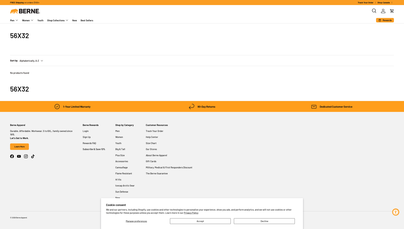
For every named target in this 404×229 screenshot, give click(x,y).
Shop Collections (56, 20)
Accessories (121, 161)
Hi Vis (118, 179)
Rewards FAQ (89, 143)
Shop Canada (383, 2)
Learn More (19, 146)
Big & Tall (120, 149)
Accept (200, 221)
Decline (264, 221)
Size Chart (151, 143)
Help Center (152, 137)
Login (86, 131)
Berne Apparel (21, 218)
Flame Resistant (123, 173)
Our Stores (151, 149)
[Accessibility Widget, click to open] (395, 212)
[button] (392, 11)
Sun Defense (121, 191)
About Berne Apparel (156, 155)
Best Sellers (87, 20)
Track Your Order (365, 2)
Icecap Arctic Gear (125, 185)
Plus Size (120, 155)
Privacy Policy (191, 212)
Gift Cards (151, 161)
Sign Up (87, 137)
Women (26, 20)
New (74, 20)
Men (12, 20)
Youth (40, 20)
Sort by (14, 60)
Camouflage (121, 167)
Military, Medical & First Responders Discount (169, 167)
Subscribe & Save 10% (94, 149)
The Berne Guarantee (157, 173)
